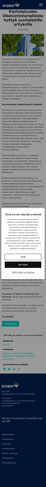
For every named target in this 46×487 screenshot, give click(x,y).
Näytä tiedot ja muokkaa (23, 272)
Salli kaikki (23, 265)
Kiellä (23, 257)
